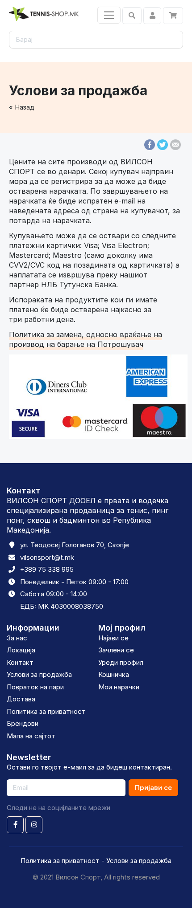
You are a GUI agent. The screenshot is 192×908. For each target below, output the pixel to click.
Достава (21, 699)
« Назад (21, 107)
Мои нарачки (118, 687)
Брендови (22, 723)
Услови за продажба (39, 674)
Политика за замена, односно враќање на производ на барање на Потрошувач (85, 339)
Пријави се (153, 787)
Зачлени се (116, 650)
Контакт (20, 662)
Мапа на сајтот (31, 736)
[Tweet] (162, 144)
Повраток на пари (35, 687)
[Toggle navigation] (109, 15)
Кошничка (113, 674)
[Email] (175, 144)
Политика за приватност (46, 711)
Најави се (113, 638)
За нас (17, 638)
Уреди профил (120, 662)
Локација (21, 650)
